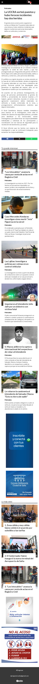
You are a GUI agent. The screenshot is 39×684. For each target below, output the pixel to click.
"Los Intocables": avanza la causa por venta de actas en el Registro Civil (19, 174)
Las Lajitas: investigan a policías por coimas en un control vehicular (16, 264)
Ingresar (20, 670)
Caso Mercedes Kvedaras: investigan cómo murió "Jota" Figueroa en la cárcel (19, 219)
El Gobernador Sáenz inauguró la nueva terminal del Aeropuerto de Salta (19, 558)
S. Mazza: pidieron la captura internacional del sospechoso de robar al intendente (19, 349)
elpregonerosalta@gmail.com (19, 676)
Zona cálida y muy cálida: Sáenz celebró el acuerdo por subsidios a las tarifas (18, 528)
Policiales (7, 8)
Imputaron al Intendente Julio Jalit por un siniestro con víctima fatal (19, 306)
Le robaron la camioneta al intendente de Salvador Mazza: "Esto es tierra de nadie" (19, 394)
